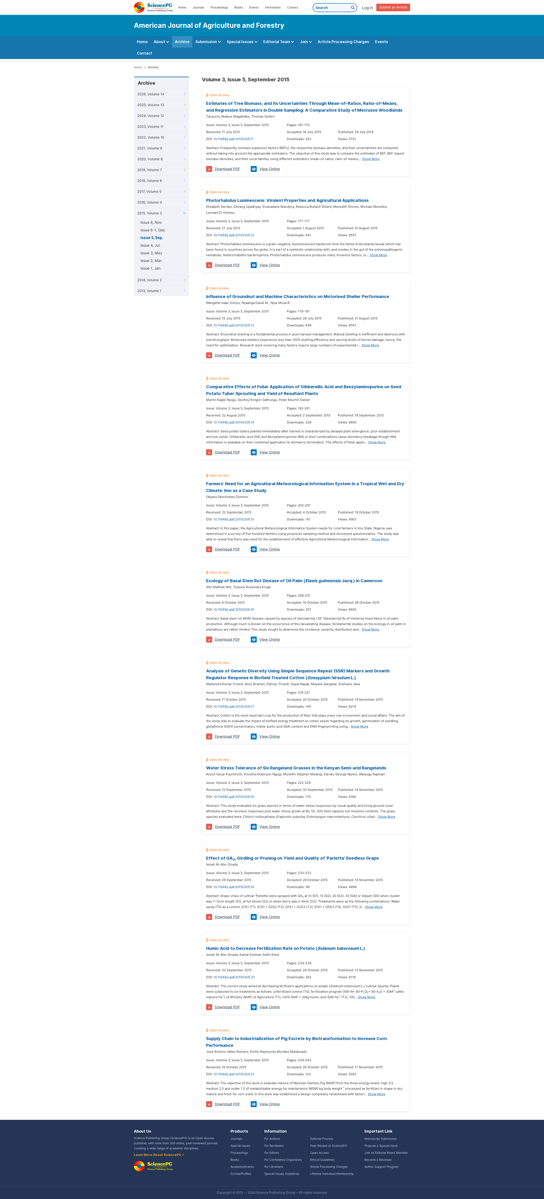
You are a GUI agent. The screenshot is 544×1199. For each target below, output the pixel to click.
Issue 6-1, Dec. (153, 230)
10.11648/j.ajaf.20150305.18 (233, 797)
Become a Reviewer (378, 1159)
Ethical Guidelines (322, 1159)
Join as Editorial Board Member (386, 1152)
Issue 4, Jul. (150, 245)
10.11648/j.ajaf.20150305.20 (234, 977)
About (160, 41)
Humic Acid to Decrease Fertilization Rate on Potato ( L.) (285, 948)
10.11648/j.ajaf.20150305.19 (233, 887)
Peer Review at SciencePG (328, 1145)
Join (304, 41)
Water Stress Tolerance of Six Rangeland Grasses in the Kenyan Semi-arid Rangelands (296, 767)
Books (238, 7)
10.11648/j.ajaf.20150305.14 (233, 422)
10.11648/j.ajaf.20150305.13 (233, 325)
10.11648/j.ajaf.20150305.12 (233, 235)
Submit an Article (393, 7)
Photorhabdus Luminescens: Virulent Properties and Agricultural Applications (287, 200)
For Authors (272, 1138)
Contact (292, 7)
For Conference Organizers (283, 1159)
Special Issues (240, 41)
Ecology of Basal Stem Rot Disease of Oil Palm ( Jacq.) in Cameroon (294, 580)
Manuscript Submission (380, 1138)
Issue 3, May (151, 253)
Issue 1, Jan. (151, 268)
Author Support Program (381, 1166)
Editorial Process (321, 1138)
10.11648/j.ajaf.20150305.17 (233, 706)
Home (182, 7)
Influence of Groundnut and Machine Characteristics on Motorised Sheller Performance (297, 296)
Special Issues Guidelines (281, 1173)
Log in (367, 8)
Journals (198, 7)
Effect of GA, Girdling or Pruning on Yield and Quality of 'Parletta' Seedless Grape (292, 858)
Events (254, 7)
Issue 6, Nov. (151, 222)
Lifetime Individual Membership (332, 1173)
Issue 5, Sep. (151, 238)
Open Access (319, 1152)
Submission (206, 41)
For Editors (271, 1152)
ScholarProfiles (241, 1173)
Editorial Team (277, 41)
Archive (182, 41)
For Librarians (273, 1166)
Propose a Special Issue (381, 1145)
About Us (142, 1131)
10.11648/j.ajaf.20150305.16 (233, 609)
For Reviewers (274, 1145)
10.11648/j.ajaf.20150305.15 (233, 519)
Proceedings (219, 7)
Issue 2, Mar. (151, 261)
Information (273, 7)
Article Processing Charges (343, 41)
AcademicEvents (242, 1166)
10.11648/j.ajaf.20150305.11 (233, 139)
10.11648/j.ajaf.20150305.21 (233, 1074)
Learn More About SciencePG (158, 1155)
